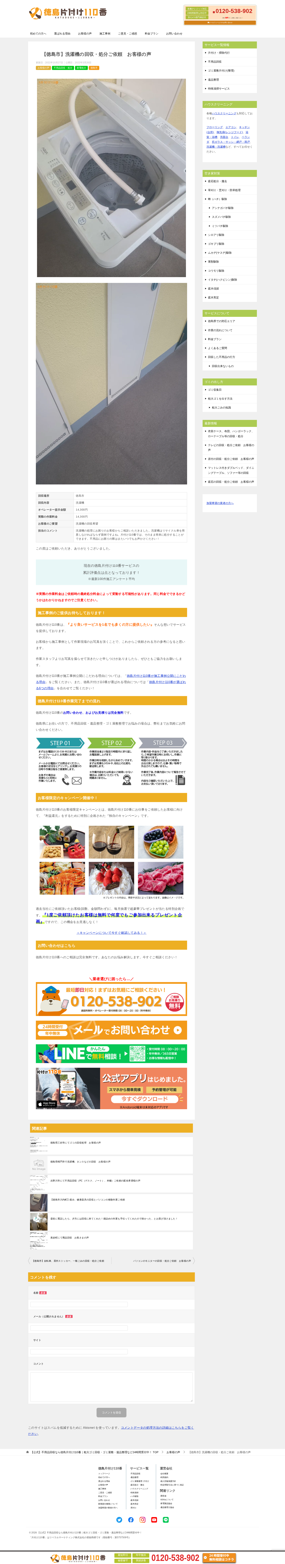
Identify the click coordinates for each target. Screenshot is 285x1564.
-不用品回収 (135, 1474)
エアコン (230, 127)
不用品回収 (215, 61)
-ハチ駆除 (134, 1496)
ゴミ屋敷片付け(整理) (221, 70)
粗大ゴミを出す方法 (220, 398)
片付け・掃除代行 (219, 52)
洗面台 (224, 137)
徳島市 (94, 67)
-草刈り (133, 1508)
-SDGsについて (167, 1500)
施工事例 (104, 33)
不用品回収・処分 (63, 67)
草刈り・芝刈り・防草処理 (224, 190)
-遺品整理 (134, 1477)
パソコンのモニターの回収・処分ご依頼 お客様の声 (162, 1261)
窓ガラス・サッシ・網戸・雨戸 (231, 141)
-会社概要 (164, 1474)
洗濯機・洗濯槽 (215, 146)
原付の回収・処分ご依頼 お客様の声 (231, 458)
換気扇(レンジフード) (230, 132)
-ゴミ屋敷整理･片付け (139, 1481)
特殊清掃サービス (219, 88)
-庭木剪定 (134, 1504)
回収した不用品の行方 (221, 356)
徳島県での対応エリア (221, 321)
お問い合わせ (174, 33)
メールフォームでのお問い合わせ (220, 22)
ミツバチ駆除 (220, 225)
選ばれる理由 (62, 33)
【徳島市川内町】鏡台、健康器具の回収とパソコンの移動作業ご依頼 (87, 1199)
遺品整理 (213, 79)
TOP (94, 1452)
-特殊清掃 (134, 1493)
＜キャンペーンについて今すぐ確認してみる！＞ (112, 932)
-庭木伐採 (134, 1500)
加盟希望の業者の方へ (220, 503)
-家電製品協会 (166, 1503)
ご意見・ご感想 (127, 33)
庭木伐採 (213, 288)
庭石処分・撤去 (217, 181)
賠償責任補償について (108, 1504)
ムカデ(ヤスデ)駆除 (220, 252)
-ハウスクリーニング (139, 1489)
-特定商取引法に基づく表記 (172, 1485)
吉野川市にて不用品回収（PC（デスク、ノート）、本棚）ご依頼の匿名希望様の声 (95, 1180)
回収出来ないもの (223, 366)
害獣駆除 (213, 261)
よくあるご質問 (217, 348)
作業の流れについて (220, 330)
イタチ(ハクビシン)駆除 (222, 279)
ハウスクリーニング (224, 113)
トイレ (235, 137)
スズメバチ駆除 (221, 216)
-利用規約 (164, 1477)
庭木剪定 (213, 297)
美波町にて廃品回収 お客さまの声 (69, 1237)
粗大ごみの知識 (221, 407)
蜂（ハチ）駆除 (217, 199)
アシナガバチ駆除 (223, 207)
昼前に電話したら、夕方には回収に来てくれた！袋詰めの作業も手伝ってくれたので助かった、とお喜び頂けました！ (114, 1218)
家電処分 (81, 67)
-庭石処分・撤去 (137, 1485)
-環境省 (163, 1496)
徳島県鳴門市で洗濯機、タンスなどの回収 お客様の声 (80, 1161)
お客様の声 (85, 33)
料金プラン (151, 33)
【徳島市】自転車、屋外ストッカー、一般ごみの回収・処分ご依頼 (68, 1261)
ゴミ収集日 (215, 389)
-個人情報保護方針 (168, 1481)
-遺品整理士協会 (167, 1507)
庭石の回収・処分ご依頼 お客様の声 (231, 481)
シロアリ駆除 (216, 234)
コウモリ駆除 (216, 270)
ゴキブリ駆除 (216, 243)
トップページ (104, 1474)
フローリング (214, 127)
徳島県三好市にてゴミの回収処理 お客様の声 (75, 1142)
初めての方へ (38, 33)
